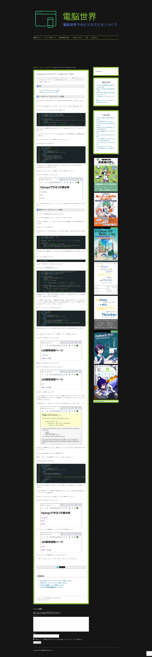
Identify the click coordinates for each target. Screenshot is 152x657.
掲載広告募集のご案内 (64, 37)
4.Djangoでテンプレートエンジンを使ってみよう (53, 583)
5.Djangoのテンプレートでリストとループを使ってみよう (56, 580)
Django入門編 (47, 67)
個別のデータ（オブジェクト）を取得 (49, 92)
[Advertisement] (76, 53)
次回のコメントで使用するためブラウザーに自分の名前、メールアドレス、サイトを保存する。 (59, 639)
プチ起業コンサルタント (77, 37)
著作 (87, 37)
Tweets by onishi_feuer (99, 401)
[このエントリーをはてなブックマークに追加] (57, 567)
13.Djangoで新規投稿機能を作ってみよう (51, 587)
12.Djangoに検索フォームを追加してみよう (52, 585)
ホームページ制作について (50, 37)
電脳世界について (37, 37)
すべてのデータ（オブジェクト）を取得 (49, 90)
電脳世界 (35, 67)
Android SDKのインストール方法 (103, 146)
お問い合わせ (94, 37)
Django (41, 67)
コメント (36, 615)
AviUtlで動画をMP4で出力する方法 (104, 121)
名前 (34, 633)
